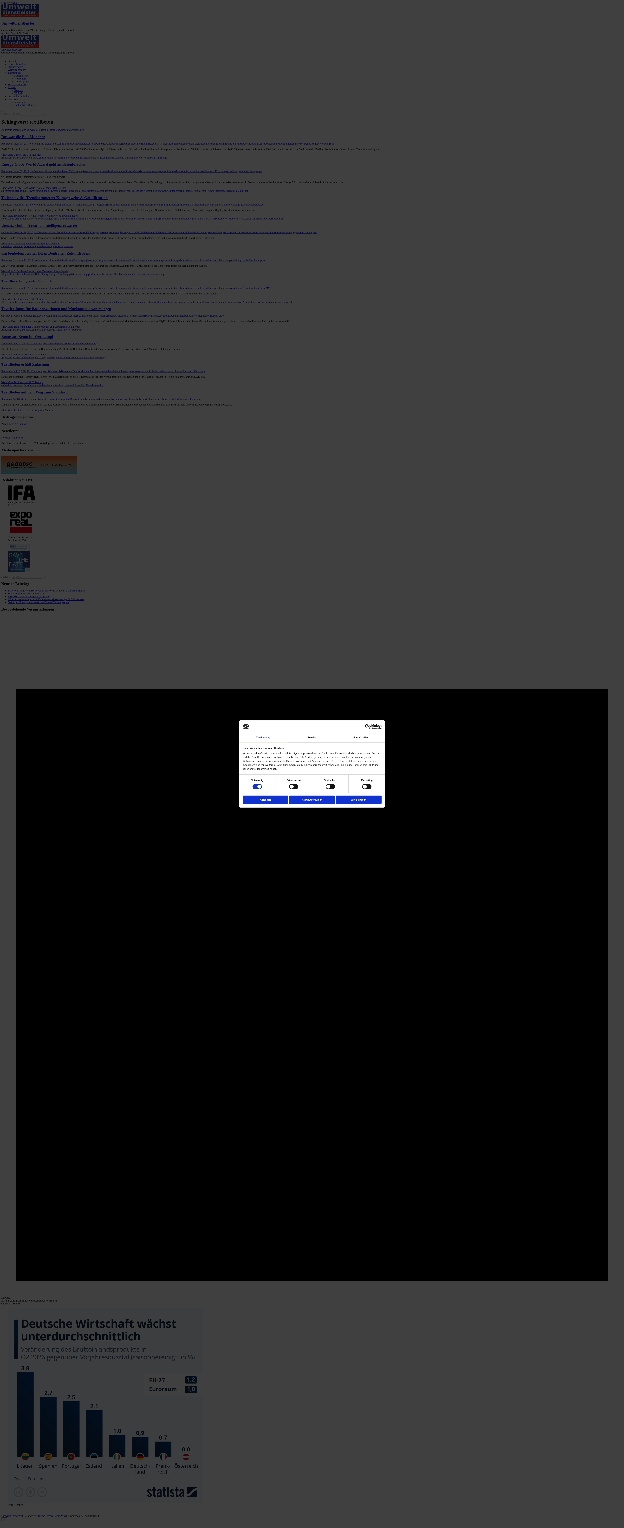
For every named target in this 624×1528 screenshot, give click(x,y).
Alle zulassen (358, 799)
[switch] (293, 786)
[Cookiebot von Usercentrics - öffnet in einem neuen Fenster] (367, 726)
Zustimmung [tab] (263, 737)
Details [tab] (312, 737)
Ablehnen (265, 799)
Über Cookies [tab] (361, 737)
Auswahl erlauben (312, 799)
